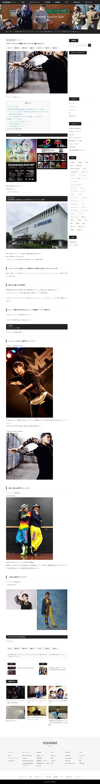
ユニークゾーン (84, 210)
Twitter (46, 774)
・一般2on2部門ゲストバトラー (16, 126)
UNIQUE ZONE (10, 40)
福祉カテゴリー (40, 755)
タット (83, 191)
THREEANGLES (73, 242)
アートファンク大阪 (75, 178)
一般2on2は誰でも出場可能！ (16, 114)
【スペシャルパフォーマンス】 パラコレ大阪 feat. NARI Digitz (15, 701)
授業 (72, 223)
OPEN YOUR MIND (75, 168)
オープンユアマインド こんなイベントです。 (36, 701)
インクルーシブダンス (76, 184)
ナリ (82, 201)
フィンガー (31, 654)
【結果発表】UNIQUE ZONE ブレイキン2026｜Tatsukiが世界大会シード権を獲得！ (58, 722)
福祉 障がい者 (72, 116)
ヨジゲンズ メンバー (34, 2)
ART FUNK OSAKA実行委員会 (14, 128)
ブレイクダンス (74, 210)
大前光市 (79, 220)
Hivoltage (80, 162)
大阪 (86, 220)
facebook (53, 760)
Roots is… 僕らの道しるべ (75, 137)
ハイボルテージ (74, 204)
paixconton (71, 134)
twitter (52, 763)
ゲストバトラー (16, 656)
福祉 (41, 654)
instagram (53, 755)
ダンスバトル (84, 197)
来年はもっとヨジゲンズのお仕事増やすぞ (58, 701)
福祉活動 (57, 2)
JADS (22, 2)
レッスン (81, 213)
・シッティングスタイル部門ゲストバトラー (20, 121)
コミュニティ (74, 188)
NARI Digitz (79, 165)
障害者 (72, 229)
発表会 (77, 223)
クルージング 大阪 (73, 245)
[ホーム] (6, 30)
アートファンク (82, 175)
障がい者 (45, 654)
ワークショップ (74, 217)
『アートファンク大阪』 (13, 106)
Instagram (51, 774)
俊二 (70, 113)
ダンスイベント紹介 (73, 144)
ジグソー (82, 188)
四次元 (72, 220)
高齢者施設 (39, 758)
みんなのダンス (84, 172)
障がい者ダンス (81, 226)
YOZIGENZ (6, 2)
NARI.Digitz (82, 763)
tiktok (52, 758)
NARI (72, 165)
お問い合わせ (76, 2)
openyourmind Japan (70, 763)
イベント (85, 178)
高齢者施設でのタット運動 (75, 140)
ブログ (66, 2)
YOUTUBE (47, 2)
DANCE (72, 162)
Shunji (84, 168)
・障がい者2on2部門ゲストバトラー (17, 124)
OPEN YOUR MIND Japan (75, 128)
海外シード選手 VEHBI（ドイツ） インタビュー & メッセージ (36, 718)
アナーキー (73, 175)
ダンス (18, 654)
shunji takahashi (69, 758)
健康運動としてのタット (42, 760)
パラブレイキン (74, 207)
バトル (82, 204)
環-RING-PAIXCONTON (27, 760)
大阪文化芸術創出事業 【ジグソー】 (77, 150)
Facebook (49, 774)
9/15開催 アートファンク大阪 (14, 119)
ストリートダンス (75, 191)
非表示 (29, 103)
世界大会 (83, 217)
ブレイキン (83, 207)
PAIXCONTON (72, 147)
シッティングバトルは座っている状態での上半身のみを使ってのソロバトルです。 (29, 111)
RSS (54, 774)
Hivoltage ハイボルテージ (75, 131)
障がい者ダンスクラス (11, 720)
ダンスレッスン (72, 106)
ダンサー (73, 194)
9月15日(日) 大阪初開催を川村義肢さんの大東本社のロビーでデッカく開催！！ (26, 109)
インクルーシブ (74, 181)
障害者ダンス (80, 229)
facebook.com (9, 641)
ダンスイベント (12, 2)
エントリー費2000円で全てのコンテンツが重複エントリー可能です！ (26, 116)
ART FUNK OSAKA (54, 654)
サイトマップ (88, 2)
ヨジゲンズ (36, 654)
